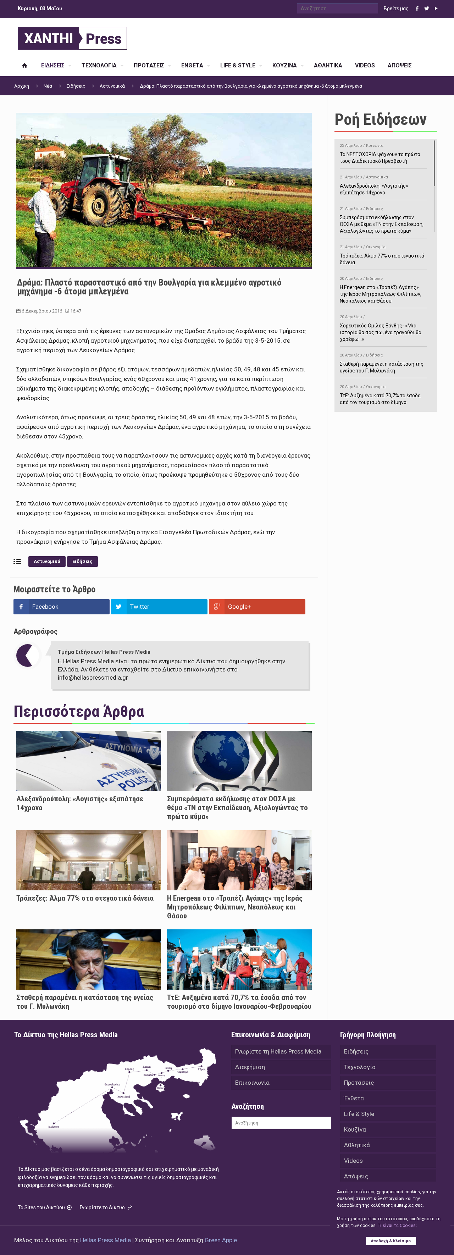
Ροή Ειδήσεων (380, 119)
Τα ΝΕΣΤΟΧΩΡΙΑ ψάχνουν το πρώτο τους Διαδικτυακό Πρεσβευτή (380, 153)
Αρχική (21, 86)
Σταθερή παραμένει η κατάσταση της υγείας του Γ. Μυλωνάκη (381, 363)
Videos (353, 1160)
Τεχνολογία (360, 1067)
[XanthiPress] (72, 36)
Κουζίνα (355, 1129)
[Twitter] (426, 8)
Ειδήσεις (76, 86)
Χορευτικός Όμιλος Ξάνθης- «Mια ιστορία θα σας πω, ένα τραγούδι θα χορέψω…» (380, 328)
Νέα (48, 86)
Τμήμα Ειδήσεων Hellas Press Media (104, 652)
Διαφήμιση (250, 1067)
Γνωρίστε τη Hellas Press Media (278, 1051)
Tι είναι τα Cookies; (397, 1225)
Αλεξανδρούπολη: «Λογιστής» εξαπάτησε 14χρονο (374, 185)
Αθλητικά (357, 1145)
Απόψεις (356, 1176)
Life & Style (359, 1113)
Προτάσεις (359, 1082)
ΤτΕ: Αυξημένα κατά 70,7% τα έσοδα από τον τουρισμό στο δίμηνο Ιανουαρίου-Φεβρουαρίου (239, 1002)
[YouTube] (436, 8)
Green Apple (221, 1240)
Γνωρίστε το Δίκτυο (103, 1207)
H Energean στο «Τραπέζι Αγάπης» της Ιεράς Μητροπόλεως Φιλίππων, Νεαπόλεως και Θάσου (235, 907)
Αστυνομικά (112, 86)
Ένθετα (354, 1098)
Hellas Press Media (105, 1240)
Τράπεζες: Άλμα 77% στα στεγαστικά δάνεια (85, 898)
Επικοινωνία (252, 1082)
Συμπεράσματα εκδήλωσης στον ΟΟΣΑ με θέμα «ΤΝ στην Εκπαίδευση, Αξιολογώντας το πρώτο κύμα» (237, 808)
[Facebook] (417, 8)
